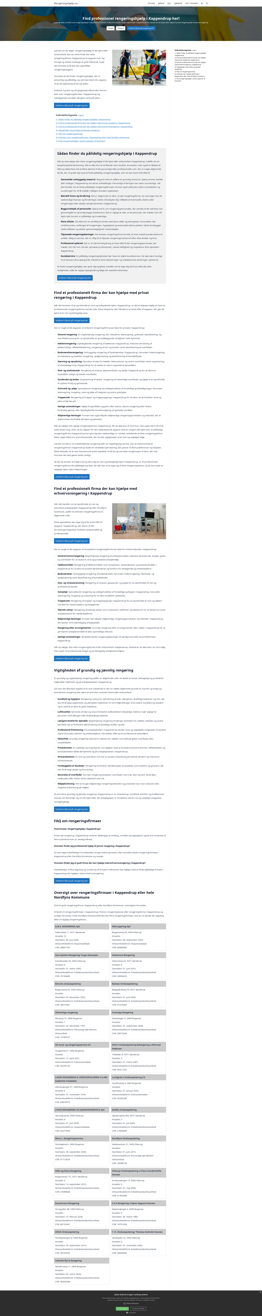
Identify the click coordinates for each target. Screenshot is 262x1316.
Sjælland (178, 3)
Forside (151, 3)
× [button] (260, 1292)
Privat (110, 28)
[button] (132, 1303)
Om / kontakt (191, 3)
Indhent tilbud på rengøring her (72, 105)
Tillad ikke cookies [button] (138, 1308)
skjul (81, 115)
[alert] (131, 1303)
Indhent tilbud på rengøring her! (141, 28)
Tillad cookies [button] (122, 1308)
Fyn (169, 3)
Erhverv (121, 28)
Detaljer (152, 1300)
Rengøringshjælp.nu (66, 3)
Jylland (161, 3)
